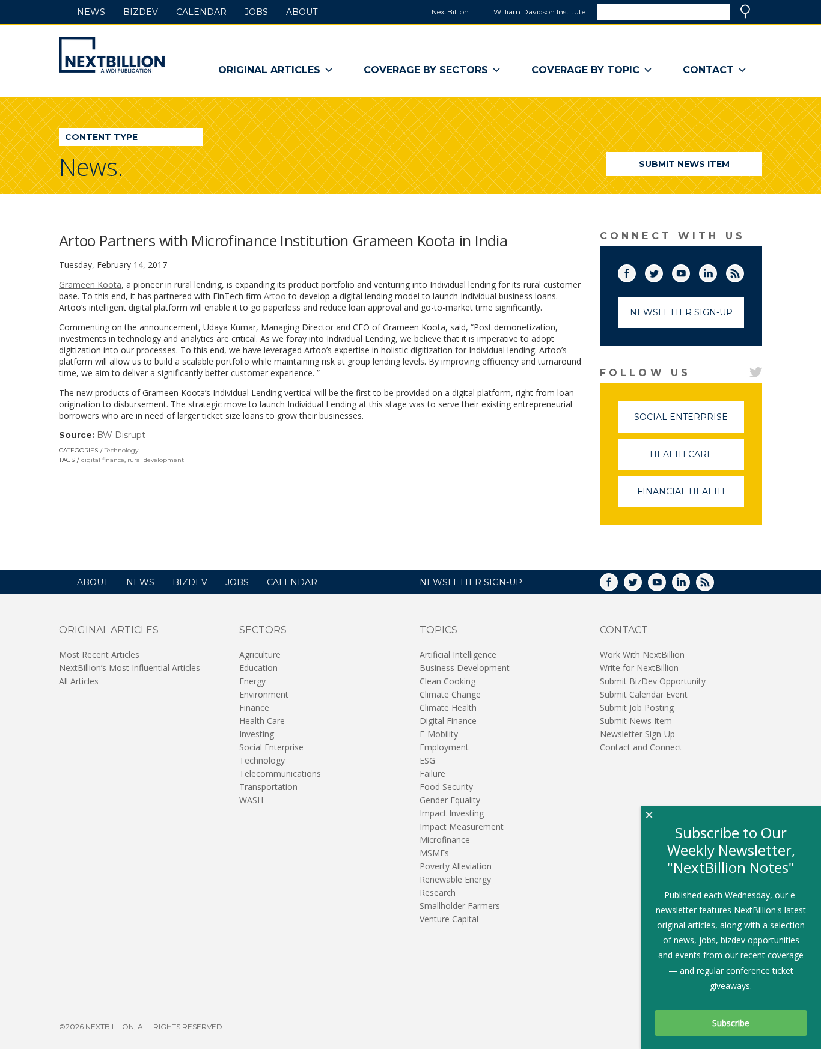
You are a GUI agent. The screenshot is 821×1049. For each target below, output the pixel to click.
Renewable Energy (455, 879)
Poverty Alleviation (456, 866)
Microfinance (445, 839)
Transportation (268, 786)
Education (258, 667)
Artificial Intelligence (458, 654)
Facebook (635, 271)
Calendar (201, 12)
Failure (432, 773)
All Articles (79, 681)
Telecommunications (280, 773)
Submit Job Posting (637, 707)
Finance (254, 707)
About (301, 12)
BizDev (140, 12)
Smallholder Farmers (460, 905)
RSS (743, 271)
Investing (256, 734)
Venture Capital (449, 919)
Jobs (256, 12)
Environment (263, 694)
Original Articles (269, 70)
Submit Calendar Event (644, 694)
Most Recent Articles (99, 654)
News (91, 12)
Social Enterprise (689, 422)
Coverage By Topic (585, 70)
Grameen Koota (90, 284)
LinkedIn (716, 271)
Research (438, 892)
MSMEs (434, 853)
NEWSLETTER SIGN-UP (471, 582)
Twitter (662, 271)
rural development (155, 460)
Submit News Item (684, 164)
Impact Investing (452, 813)
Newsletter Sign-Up (681, 312)
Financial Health (690, 496)
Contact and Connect (641, 747)
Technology (121, 450)
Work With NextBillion (642, 654)
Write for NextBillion (639, 667)
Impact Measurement (462, 826)
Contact (708, 70)
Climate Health (448, 707)
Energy (252, 681)
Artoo (275, 296)
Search (745, 11)
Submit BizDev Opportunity (653, 681)
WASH (251, 800)
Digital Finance (448, 720)
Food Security (446, 786)
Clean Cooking (447, 681)
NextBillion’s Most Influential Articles (129, 667)
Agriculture (260, 654)
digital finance (102, 460)
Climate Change (450, 694)
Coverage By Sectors (426, 70)
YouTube (689, 271)
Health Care (697, 459)
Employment (444, 747)
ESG (427, 760)
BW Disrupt (121, 435)
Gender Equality (450, 800)
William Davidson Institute (539, 11)
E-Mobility (439, 734)
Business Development (465, 667)
